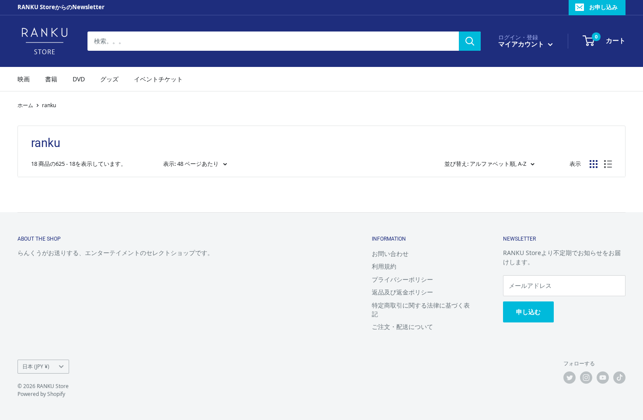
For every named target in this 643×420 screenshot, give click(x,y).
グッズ (109, 79)
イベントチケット (158, 79)
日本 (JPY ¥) (35, 366)
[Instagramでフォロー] (586, 377)
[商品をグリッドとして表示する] (594, 164)
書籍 (51, 79)
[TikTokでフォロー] (619, 377)
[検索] (470, 41)
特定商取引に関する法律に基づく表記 (421, 309)
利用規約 (384, 266)
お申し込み (603, 7)
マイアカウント (522, 43)
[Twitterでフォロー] (569, 377)
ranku (49, 105)
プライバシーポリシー (402, 279)
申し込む (528, 312)
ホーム (25, 105)
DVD (79, 79)
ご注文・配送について (402, 326)
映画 (23, 79)
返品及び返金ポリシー (402, 292)
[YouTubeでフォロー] (603, 377)
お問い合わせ (390, 253)
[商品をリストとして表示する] (608, 164)
